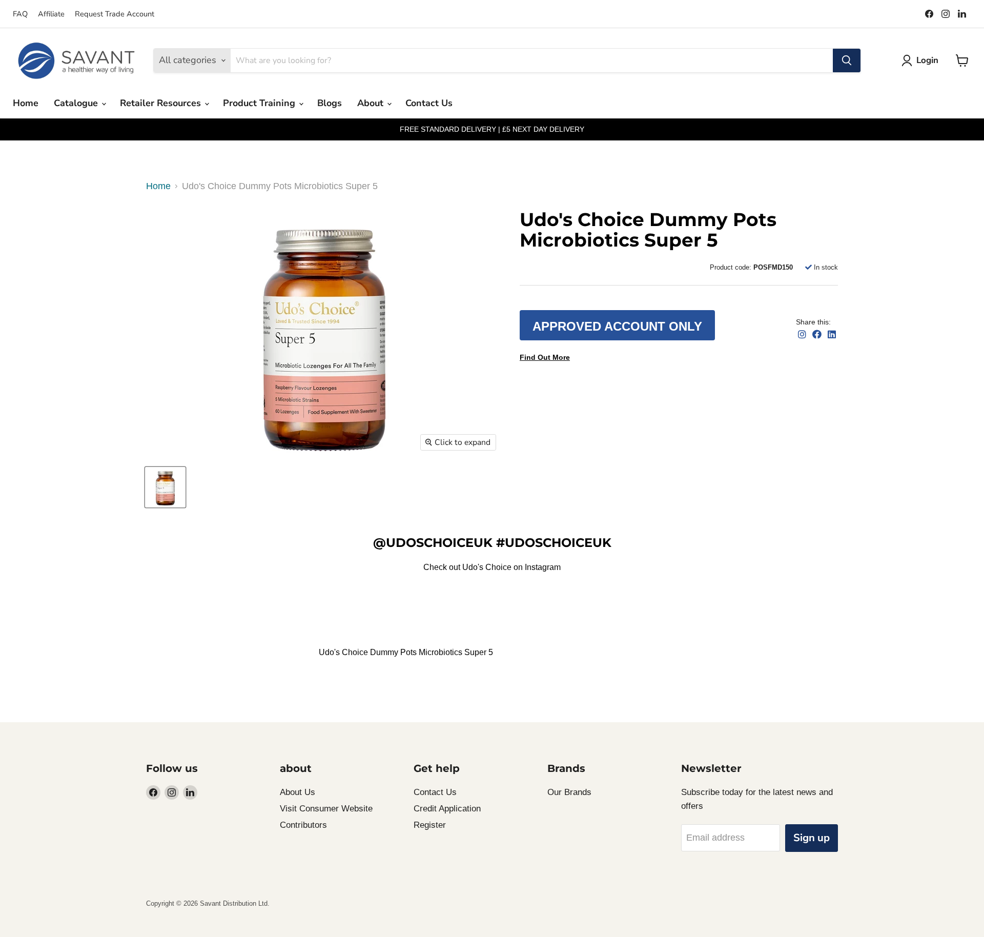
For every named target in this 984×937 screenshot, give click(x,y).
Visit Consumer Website (326, 808)
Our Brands (569, 792)
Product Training (260, 103)
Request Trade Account (114, 14)
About (371, 103)
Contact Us (429, 103)
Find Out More (545, 357)
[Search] (846, 60)
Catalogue (77, 103)
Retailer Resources (161, 103)
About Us (297, 792)
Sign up (811, 838)
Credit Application (447, 808)
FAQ (20, 14)
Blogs (329, 103)
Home (25, 103)
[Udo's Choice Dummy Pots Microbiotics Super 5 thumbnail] (165, 487)
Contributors (303, 825)
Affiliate (51, 14)
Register (430, 825)
